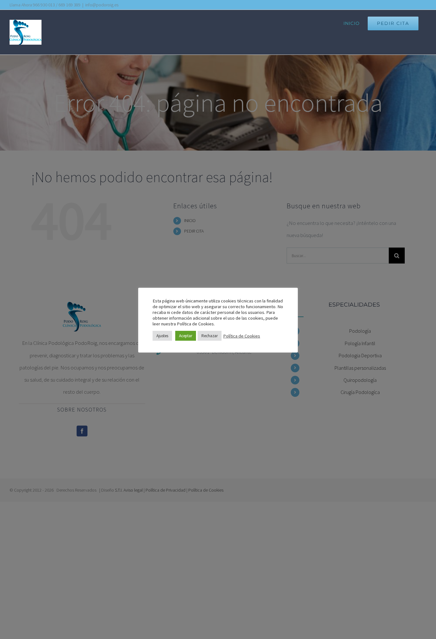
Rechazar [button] (209, 335)
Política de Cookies (241, 336)
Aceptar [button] (185, 335)
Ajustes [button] (162, 335)
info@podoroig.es (101, 5)
